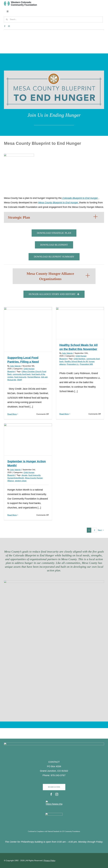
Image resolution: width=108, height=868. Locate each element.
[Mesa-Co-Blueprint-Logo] (54, 72)
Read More (12, 414)
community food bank (22, 374)
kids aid (44, 377)
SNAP (19, 380)
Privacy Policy (49, 860)
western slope (20, 481)
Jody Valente (15, 366)
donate (24, 475)
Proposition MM (86, 364)
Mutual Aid (11, 380)
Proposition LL (73, 364)
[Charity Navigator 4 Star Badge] (54, 802)
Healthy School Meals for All (76, 361)
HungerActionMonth (15, 478)
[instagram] (9, 26)
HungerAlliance (33, 377)
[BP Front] (19, 155)
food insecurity (20, 377)
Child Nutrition (79, 359)
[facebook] (5, 26)
